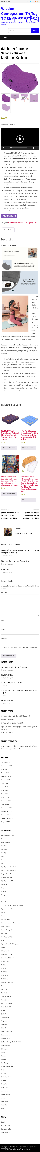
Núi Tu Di (4, 993)
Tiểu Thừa (4, 1087)
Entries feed (5, 1125)
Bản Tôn (4, 856)
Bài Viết (3, 853)
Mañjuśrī (4, 968)
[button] (35, 66)
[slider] (18, 147)
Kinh (2, 940)
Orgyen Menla (6, 996)
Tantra (3, 1056)
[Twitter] (30, 1)
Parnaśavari (5, 1000)
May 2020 (4, 790)
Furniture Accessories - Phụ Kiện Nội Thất (22, 223)
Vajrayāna (4, 1091)
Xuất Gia (4, 1105)
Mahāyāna (4, 965)
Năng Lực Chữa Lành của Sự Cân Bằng (15, 561)
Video (3, 1098)
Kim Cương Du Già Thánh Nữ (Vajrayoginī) (14, 667)
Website (4, 638)
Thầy (3, 1070)
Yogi (2, 1108)
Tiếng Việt (4, 1084)
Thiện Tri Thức (6, 1077)
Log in (3, 1122)
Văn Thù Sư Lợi (6, 1094)
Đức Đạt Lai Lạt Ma (7, 881)
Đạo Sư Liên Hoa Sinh (8, 870)
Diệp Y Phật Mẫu (6, 874)
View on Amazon (9, 216)
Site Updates (5, 1038)
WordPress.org (6, 1132)
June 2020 (4, 787)
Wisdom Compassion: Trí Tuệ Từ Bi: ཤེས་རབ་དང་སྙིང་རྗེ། (20, 13)
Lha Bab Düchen (6, 954)
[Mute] (33, 148)
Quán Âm (4, 1014)
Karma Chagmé (6, 930)
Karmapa (4, 933)
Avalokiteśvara (6, 842)
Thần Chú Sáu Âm (7, 1066)
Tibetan (4, 1080)
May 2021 (4, 769)
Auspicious (4, 839)
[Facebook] (28, 1)
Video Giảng (5, 1101)
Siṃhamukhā (5, 1035)
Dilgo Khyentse (6, 877)
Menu (6, 38)
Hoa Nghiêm (5, 926)
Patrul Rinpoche (6, 1003)
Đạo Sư (3, 863)
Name (3, 620)
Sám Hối (4, 1028)
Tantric (3, 1059)
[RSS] (35, 1)
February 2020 (6, 801)
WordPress (20, 1149)
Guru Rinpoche (6, 902)
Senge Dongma (6, 1031)
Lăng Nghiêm (5, 951)
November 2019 (6, 811)
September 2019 (6, 818)
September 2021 (6, 766)
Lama (3, 947)
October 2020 (6, 780)
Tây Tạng (4, 1063)
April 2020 (4, 794)
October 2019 (6, 815)
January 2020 (5, 804)
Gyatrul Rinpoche (7, 909)
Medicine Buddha (7, 982)
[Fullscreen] (36, 148)
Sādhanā (4, 1024)
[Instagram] (33, 1)
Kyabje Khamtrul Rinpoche (10, 944)
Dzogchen (4, 884)
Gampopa (4, 895)
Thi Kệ (3, 1073)
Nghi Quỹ (4, 989)
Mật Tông (4, 979)
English (3, 891)
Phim (3, 1010)
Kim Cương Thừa (7, 937)
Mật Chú (4, 972)
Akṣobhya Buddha (7, 835)
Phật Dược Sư (6, 1007)
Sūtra (3, 1052)
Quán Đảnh (5, 1017)
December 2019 (6, 808)
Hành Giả (4, 912)
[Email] (38, 1)
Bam (27, 1149)
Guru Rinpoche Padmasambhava (12, 905)
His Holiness (5, 919)
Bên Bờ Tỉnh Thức (7, 675)
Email (3, 629)
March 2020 (5, 797)
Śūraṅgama (5, 1049)
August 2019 (5, 822)
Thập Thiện (5, 569)
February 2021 (6, 776)
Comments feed (6, 1129)
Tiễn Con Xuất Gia (7, 700)
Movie (3, 986)
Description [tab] (8, 230)
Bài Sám (4, 849)
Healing (3, 916)
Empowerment (6, 888)
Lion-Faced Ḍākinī (7, 958)
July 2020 (4, 783)
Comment (4, 593)
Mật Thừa (4, 975)
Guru (2, 898)
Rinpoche (4, 1021)
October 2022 (6, 762)
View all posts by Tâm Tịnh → (24, 533)
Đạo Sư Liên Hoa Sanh (8, 867)
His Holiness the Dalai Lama (10, 923)
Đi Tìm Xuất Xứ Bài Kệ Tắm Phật (11, 683)
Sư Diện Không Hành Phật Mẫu (11, 1042)
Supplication (5, 1045)
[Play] (3, 148)
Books (3, 860)
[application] (20, 139)
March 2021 (5, 773)
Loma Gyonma (6, 961)
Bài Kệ (3, 846)
